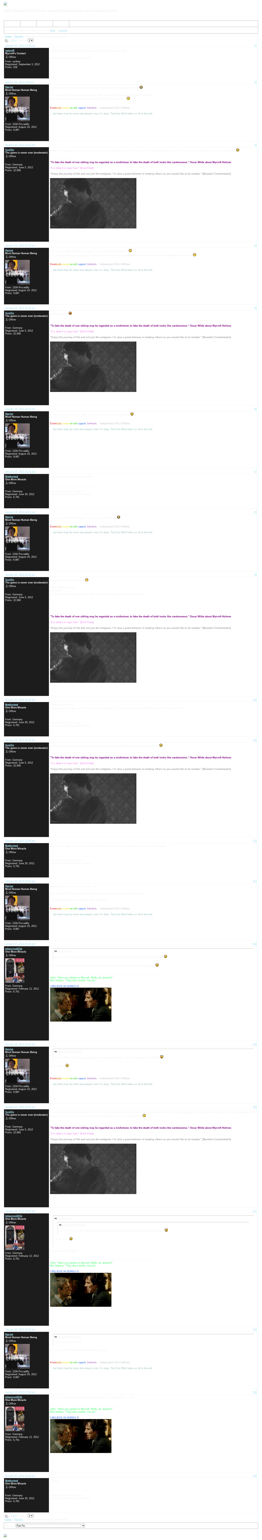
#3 (255, 144)
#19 (255, 1392)
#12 (255, 840)
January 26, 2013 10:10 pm (20, 245)
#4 (255, 245)
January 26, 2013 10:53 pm (20, 1107)
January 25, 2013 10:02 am (20, 45)
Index (9, 24)
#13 (255, 881)
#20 (255, 1475)
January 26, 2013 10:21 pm (20, 512)
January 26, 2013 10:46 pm (20, 840)
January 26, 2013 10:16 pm (20, 408)
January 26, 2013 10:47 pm (20, 881)
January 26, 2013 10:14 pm (20, 308)
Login (57, 24)
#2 (255, 82)
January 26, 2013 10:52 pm (20, 1044)
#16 (255, 1107)
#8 (255, 512)
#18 (255, 1329)
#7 (255, 471)
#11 (255, 740)
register (63, 30)
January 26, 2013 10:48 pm (20, 943)
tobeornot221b (13, 948)
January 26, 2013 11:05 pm (20, 1475)
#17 (255, 1211)
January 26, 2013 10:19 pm (20, 471)
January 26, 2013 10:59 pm (20, 1392)
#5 (255, 308)
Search (26, 24)
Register (42, 24)
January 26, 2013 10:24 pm (20, 574)
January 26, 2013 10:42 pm (20, 740)
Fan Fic (18, 36)
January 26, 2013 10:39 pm (20, 699)
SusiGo (9, 149)
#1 (255, 45)
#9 (255, 574)
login (52, 30)
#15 (255, 1044)
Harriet (9, 87)
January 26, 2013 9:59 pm (19, 82)
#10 (255, 699)
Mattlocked (11, 476)
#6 (255, 408)
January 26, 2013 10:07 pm (20, 144)
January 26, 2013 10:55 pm (20, 1329)
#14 (255, 943)
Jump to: (10, 1525)
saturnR (9, 50)
